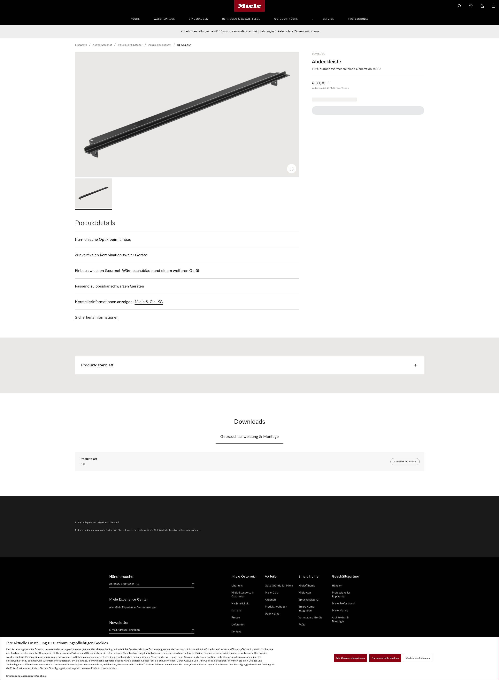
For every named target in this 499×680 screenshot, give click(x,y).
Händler (337, 585)
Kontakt (236, 631)
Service (328, 19)
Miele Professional (343, 603)
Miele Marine (340, 610)
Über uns (237, 585)
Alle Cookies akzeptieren (350, 658)
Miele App (304, 592)
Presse (235, 617)
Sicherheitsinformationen (97, 317)
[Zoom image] (291, 168)
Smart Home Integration (306, 608)
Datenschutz (28, 676)
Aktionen (270, 599)
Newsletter (119, 623)
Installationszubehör (130, 44)
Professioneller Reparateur (341, 594)
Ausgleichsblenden (159, 44)
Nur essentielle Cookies (385, 658)
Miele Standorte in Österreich (242, 594)
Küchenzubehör (102, 44)
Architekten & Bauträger (340, 619)
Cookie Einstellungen (418, 658)
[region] (187, 114)
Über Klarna (272, 613)
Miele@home (306, 585)
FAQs (301, 624)
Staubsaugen (198, 19)
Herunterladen (405, 461)
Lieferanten (238, 624)
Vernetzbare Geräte (310, 617)
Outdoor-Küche (286, 19)
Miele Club (271, 592)
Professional (358, 19)
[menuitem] (137, 18)
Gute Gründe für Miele (279, 585)
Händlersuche (121, 577)
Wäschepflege (164, 19)
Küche (135, 19)
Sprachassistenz (308, 599)
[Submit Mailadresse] (192, 630)
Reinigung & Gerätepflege (241, 19)
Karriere (236, 610)
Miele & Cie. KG (149, 302)
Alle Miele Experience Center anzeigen (133, 607)
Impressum (13, 676)
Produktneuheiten (276, 606)
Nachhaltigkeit (240, 603)
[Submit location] (192, 584)
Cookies (41, 676)
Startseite (81, 44)
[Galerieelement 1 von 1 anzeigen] (93, 194)
